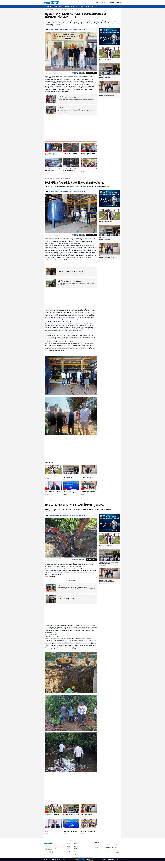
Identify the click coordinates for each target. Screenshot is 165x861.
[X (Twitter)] (77, 73)
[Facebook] (75, 73)
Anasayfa (47, 9)
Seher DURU (48, 235)
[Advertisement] (71, 127)
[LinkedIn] (80, 73)
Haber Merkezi (49, 73)
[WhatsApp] (82, 73)
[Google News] (73, 73)
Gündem (51, 9)
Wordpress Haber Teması (116, 859)
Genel (51, 178)
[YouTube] (84, 73)
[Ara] (120, 6)
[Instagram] (50, 852)
